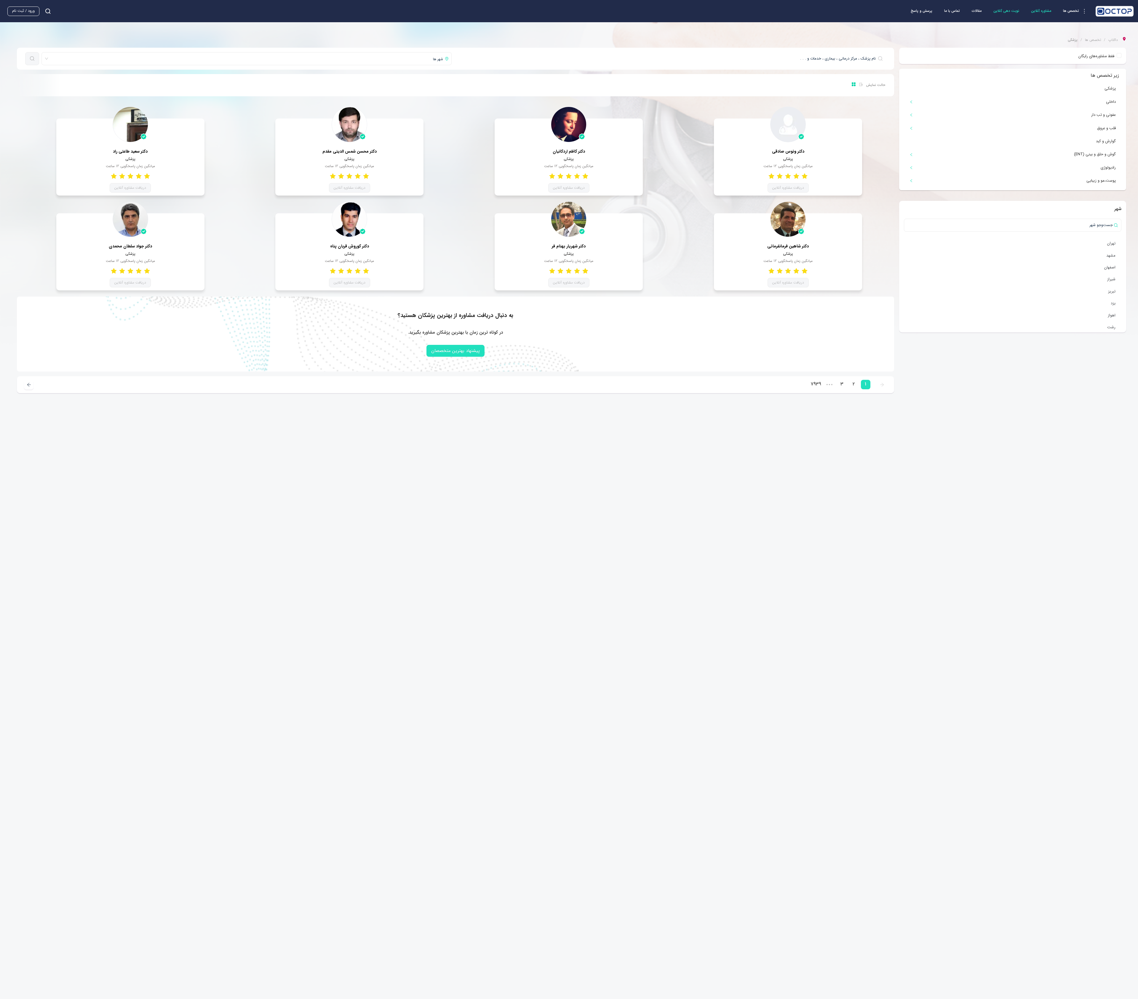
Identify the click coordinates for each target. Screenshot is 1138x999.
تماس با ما (952, 11)
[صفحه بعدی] (28, 385)
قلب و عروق (1106, 128)
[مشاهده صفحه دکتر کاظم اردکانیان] (568, 124)
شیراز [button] (1111, 279)
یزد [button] (1113, 303)
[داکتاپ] (1115, 11)
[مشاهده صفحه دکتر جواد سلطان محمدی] (130, 219)
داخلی (1111, 102)
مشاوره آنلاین (1041, 11)
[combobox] (670, 59)
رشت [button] (1111, 327)
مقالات (977, 11)
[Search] (32, 58)
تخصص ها (1093, 40)
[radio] (805, 176)
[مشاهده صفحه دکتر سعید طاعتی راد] (130, 124)
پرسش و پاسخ (921, 11)
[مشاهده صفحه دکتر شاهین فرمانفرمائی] (788, 219)
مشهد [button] (1110, 255)
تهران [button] (1111, 243)
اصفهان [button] (1109, 267)
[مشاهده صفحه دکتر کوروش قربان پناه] (349, 219)
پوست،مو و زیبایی (1101, 180)
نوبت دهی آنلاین (1006, 11)
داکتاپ (1113, 40)
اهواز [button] (1111, 315)
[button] (1076, 11)
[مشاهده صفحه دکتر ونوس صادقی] (788, 124)
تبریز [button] (1111, 291)
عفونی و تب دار (1103, 115)
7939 (816, 384)
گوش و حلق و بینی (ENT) (1095, 154)
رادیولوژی (1108, 167)
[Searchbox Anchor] (45, 11)
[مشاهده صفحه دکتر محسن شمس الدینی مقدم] (349, 124)
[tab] (1013, 101)
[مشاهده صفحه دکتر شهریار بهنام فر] (568, 219)
